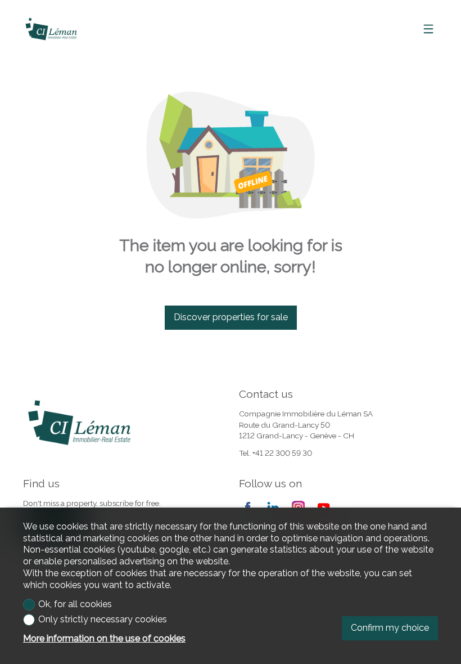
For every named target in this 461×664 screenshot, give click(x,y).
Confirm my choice (390, 627)
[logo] (51, 29)
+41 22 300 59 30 (282, 452)
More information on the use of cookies (104, 638)
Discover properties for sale (231, 317)
